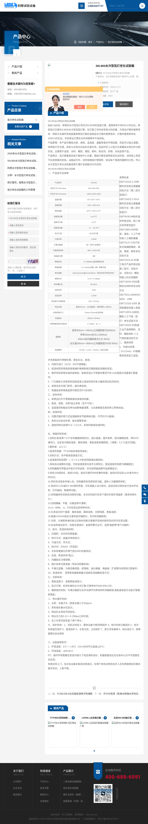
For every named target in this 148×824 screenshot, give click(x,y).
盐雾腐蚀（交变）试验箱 (74, 801)
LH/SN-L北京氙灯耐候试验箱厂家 (94, 718)
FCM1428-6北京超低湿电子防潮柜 (74, 694)
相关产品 (17, 73)
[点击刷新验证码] (32, 261)
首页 (90, 42)
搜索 (142, 6)
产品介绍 (17, 66)
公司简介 (17, 781)
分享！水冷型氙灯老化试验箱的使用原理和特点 (23, 175)
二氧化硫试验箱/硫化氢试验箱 (74, 781)
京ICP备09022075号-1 (108, 819)
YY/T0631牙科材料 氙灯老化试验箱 (62, 718)
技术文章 (44, 788)
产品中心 (100, 42)
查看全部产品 (21, 126)
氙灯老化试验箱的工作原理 (21, 190)
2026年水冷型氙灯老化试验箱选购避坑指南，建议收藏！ (23, 153)
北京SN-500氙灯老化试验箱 (126, 718)
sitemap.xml (91, 814)
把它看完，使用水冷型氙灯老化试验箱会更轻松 (23, 182)
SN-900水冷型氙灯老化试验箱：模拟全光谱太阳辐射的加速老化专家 (23, 161)
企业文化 (17, 788)
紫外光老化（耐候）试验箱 (74, 794)
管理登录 (79, 814)
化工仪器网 (67, 814)
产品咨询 (104, 104)
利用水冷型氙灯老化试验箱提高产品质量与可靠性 (23, 168)
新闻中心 (44, 794)
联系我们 (124, 104)
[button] (94, 750)
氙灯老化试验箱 (115, 42)
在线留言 (44, 801)
